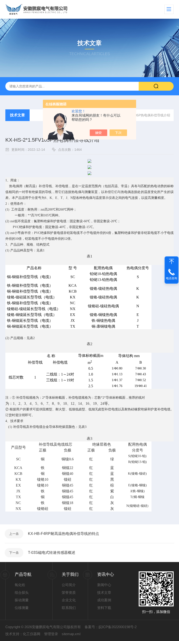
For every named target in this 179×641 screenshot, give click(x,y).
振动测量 (22, 600)
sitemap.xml (71, 634)
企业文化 (69, 600)
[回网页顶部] (171, 261)
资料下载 (104, 608)
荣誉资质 (69, 592)
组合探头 (22, 592)
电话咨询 (171, 278)
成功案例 (104, 600)
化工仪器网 (31, 634)
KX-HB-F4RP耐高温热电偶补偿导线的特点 (63, 534)
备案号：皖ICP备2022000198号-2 (111, 627)
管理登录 (51, 634)
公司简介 (69, 585)
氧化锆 (20, 585)
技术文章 (17, 115)
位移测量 (22, 608)
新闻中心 (104, 585)
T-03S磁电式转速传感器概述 (51, 553)
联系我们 (69, 608)
